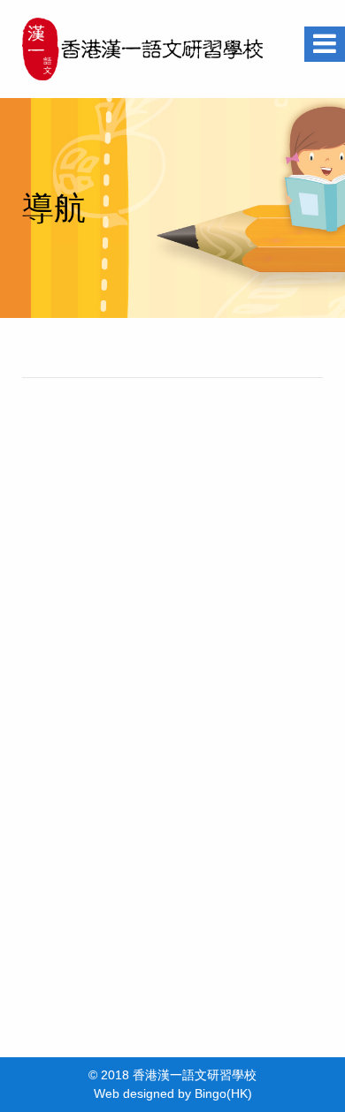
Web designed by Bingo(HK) (173, 1093)
